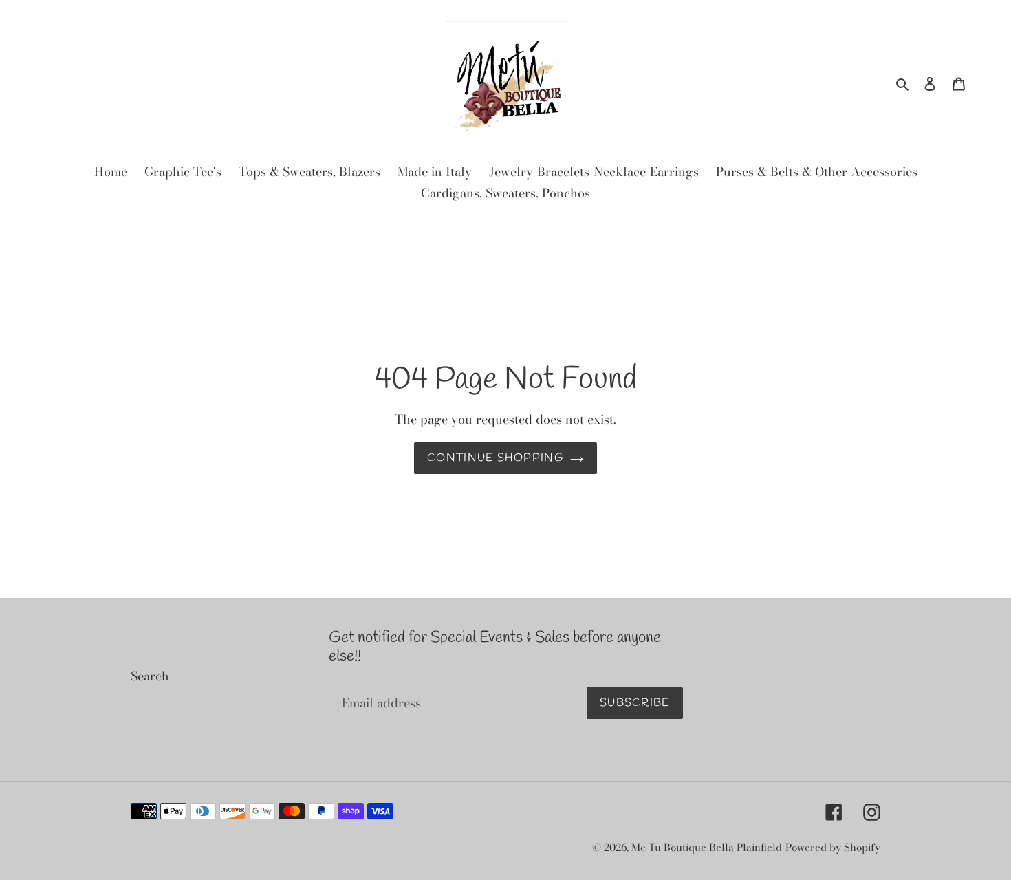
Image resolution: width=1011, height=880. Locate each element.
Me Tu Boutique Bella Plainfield (706, 847)
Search (150, 676)
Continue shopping (495, 458)
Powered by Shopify (832, 847)
